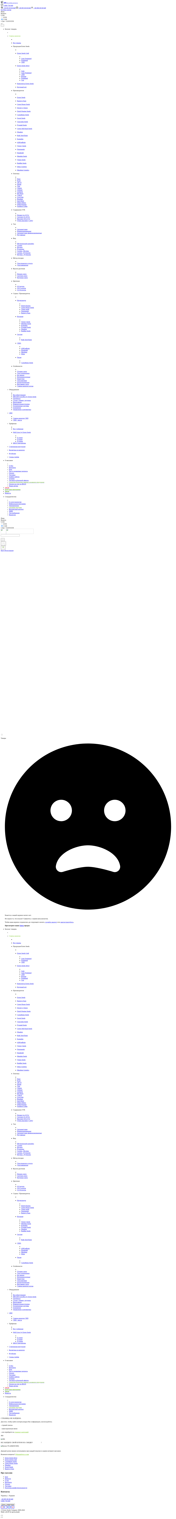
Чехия (19, 357)
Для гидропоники (23, 373)
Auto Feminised (26, 58)
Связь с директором (8, 1504)
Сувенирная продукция (17, 446)
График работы (14, 477)
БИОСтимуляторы (19, 443)
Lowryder (20, 197)
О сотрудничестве (15, 502)
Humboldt (20, 153)
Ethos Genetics (22, 167)
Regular (23, 76)
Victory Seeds (21, 146)
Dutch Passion (25, 306)
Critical (19, 195)
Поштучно (20, 379)
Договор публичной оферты (19, 480)
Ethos (23, 354)
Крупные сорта (22, 277)
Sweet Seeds (21, 118)
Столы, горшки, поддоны (22, 400)
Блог (10, 469)
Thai (18, 186)
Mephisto (24, 352)
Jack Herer (20, 201)
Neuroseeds (21, 149)
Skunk (19, 184)
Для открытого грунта (25, 263)
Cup (22, 80)
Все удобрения (18, 429)
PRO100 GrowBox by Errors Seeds (24, 397)
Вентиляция (17, 402)
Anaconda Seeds (22, 122)
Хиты (22, 925)
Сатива (19, 245)
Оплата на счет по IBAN (17, 484)
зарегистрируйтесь (66, 922)
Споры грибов (14, 457)
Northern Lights (22, 206)
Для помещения (22, 265)
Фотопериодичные (23, 377)
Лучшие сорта (22, 371)
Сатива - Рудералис (24, 253)
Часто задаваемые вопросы (18, 471)
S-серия (19, 439)
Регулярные (21, 235)
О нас (7, 1480)
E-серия (20, 438)
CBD (23, 62)
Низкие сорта (21, 274)
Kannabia (20, 139)
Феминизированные (24, 231)
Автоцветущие (22, 229)
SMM (11, 511)
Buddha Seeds (21, 163)
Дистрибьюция (14, 513)
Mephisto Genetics (23, 170)
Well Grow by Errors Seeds (22, 432)
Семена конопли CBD (20, 418)
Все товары (17, 43)
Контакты (12, 467)
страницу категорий (21, 1432)
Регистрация (9, 550)
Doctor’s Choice (22, 108)
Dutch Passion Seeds (24, 111)
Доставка (12, 475)
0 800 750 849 (5, 1501)
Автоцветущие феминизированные (29, 233)
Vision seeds (25, 309)
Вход (3, 550)
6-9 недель (20, 286)
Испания (20, 316)
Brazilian (20, 199)
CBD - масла (17, 420)
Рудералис (20, 249)
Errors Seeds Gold (23, 53)
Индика (20, 247)
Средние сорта (22, 276)
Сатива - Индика (23, 251)
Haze (18, 179)
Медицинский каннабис (25, 243)
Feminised (24, 60)
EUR (5, 17)
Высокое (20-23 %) (23, 219)
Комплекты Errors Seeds (25, 83)
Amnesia (20, 192)
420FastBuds (21, 142)
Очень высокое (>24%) (25, 220)
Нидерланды (21, 300)
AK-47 (19, 182)
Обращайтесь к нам (22, 1454)
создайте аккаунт (51, 922)
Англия (19, 334)
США (19, 343)
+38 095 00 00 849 (7, 1499)
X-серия (20, 441)
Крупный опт (22, 87)
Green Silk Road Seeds (24, 128)
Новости (8, 493)
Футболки (12, 453)
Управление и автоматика (22, 409)
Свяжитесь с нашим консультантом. (35, 919)
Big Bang (20, 193)
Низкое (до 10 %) (23, 215)
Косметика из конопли (17, 450)
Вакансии (12, 515)
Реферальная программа (17, 504)
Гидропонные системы (21, 406)
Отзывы (12, 478)
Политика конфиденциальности (16, 1488)
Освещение (17, 408)
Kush (19, 181)
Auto (22, 71)
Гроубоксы (16, 398)
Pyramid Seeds (22, 125)
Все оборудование (19, 395)
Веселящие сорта (23, 384)
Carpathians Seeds (23, 115)
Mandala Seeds (22, 156)
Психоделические (23, 382)
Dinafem (20, 132)
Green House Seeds (23, 104)
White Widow (21, 203)
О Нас (11, 466)
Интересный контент (16, 509)
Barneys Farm (21, 101)
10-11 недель (21, 288)
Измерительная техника (21, 404)
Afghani (19, 190)
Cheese (19, 188)
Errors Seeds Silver (23, 66)
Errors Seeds (21, 97)
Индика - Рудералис (24, 254)
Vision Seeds (21, 160)
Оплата (11, 473)
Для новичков (22, 381)
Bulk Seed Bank (22, 135)
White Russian (21, 204)
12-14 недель (21, 290)
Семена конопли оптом (25, 386)
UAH (2, 15)
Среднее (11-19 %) (23, 217)
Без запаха (20, 375)
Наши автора (13, 486)
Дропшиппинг (14, 506)
